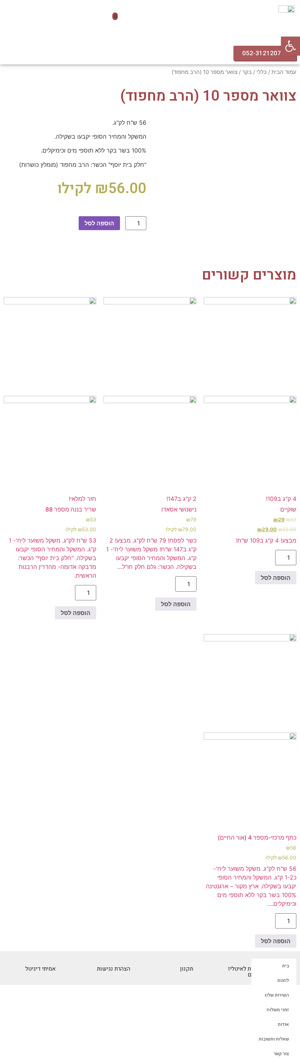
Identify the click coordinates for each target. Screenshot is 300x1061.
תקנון (186, 968)
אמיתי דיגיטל (40, 968)
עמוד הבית (283, 72)
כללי (261, 72)
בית (285, 965)
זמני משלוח (278, 1009)
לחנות (283, 980)
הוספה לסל (99, 223)
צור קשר (281, 1053)
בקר (247, 72)
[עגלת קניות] (112, 20)
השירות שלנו (277, 994)
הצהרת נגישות (113, 968)
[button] (188, 16)
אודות (283, 1024)
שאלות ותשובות (274, 1038)
